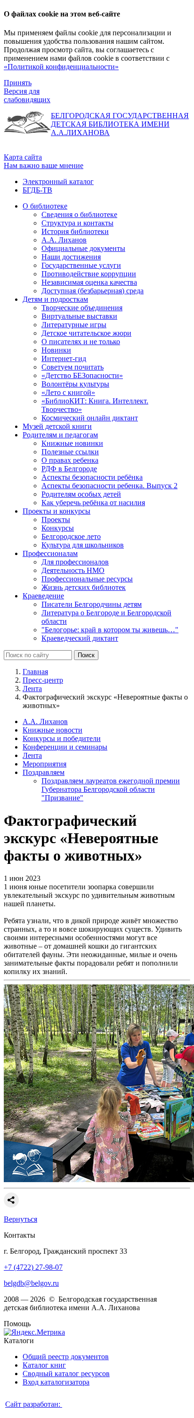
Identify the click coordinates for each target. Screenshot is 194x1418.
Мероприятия (44, 764)
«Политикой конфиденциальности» (61, 67)
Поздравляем (44, 772)
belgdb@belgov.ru (31, 1283)
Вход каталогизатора (56, 1382)
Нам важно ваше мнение (43, 165)
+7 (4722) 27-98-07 (33, 1267)
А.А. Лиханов (45, 721)
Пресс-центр (43, 680)
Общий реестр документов (66, 1357)
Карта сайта (23, 157)
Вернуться (20, 1219)
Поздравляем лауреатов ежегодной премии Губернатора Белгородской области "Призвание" (110, 789)
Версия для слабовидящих (27, 95)
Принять (18, 83)
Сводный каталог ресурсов (66, 1374)
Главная (35, 672)
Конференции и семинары (65, 747)
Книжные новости (52, 730)
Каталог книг (44, 1365)
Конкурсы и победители (62, 738)
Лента (32, 689)
